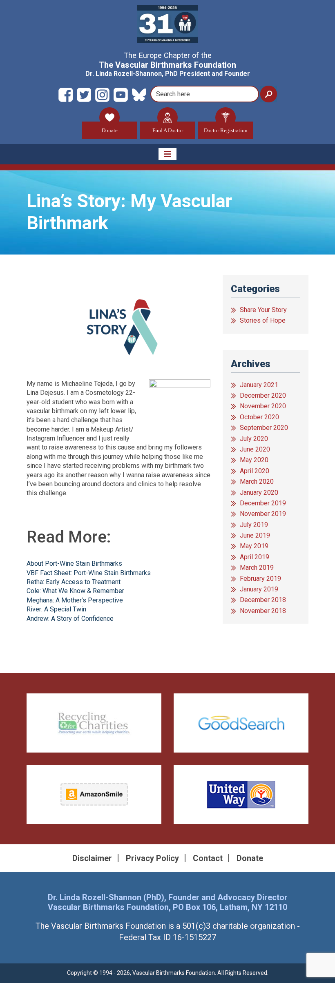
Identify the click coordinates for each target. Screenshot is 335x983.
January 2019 (259, 589)
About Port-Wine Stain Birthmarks (74, 563)
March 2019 (257, 567)
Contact (208, 858)
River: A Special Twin (56, 609)
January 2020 (259, 492)
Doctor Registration (226, 130)
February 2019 (260, 578)
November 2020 (263, 406)
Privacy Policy (152, 858)
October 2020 (259, 417)
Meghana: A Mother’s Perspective (75, 600)
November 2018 (263, 611)
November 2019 (263, 514)
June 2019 (255, 535)
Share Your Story (263, 310)
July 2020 (254, 439)
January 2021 (259, 385)
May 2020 (254, 460)
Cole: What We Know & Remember (75, 591)
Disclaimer (92, 858)
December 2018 (263, 600)
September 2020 (264, 428)
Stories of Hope (263, 320)
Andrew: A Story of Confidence (70, 618)
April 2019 (254, 557)
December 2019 (263, 503)
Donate (110, 130)
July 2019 (254, 525)
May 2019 (254, 546)
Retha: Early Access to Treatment (74, 582)
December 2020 (263, 395)
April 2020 (254, 471)
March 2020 (257, 481)
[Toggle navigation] (167, 154)
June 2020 (255, 449)
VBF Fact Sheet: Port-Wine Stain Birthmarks (89, 573)
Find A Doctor (167, 130)
